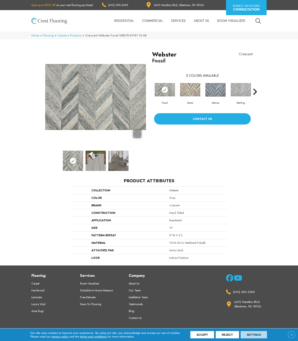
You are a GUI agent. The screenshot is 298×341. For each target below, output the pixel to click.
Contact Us (202, 119)
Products (76, 35)
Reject (227, 334)
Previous (47, 159)
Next (144, 159)
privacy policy (60, 336)
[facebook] (229, 279)
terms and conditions (93, 336)
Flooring (48, 35)
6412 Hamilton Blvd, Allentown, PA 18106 (179, 5)
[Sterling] (241, 89)
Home (35, 35)
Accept (202, 334)
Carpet (61, 35)
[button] (246, 7)
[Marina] (215, 90)
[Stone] (190, 89)
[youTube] (237, 279)
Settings (254, 334)
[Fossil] (165, 89)
